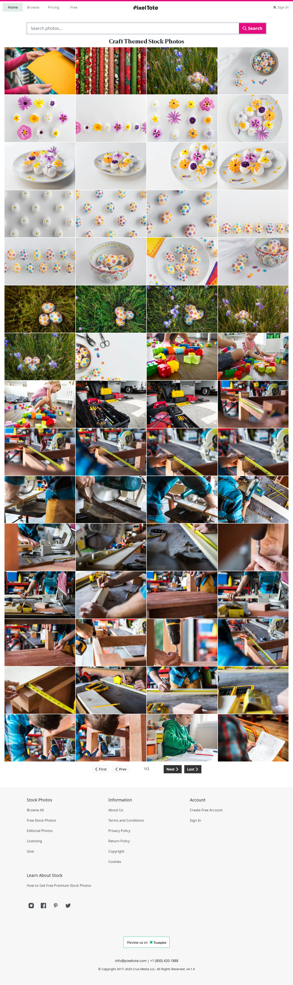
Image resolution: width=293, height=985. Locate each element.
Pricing (53, 7)
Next (170, 769)
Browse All (35, 810)
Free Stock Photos (41, 820)
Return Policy (119, 841)
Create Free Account (206, 810)
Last (191, 769)
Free (73, 7)
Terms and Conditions (126, 820)
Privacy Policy (119, 830)
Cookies (114, 861)
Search (254, 28)
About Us (115, 810)
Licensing (34, 841)
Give (30, 851)
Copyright (116, 851)
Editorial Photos (40, 830)
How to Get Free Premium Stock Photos (59, 885)
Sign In (283, 7)
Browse (33, 7)
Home (13, 7)
